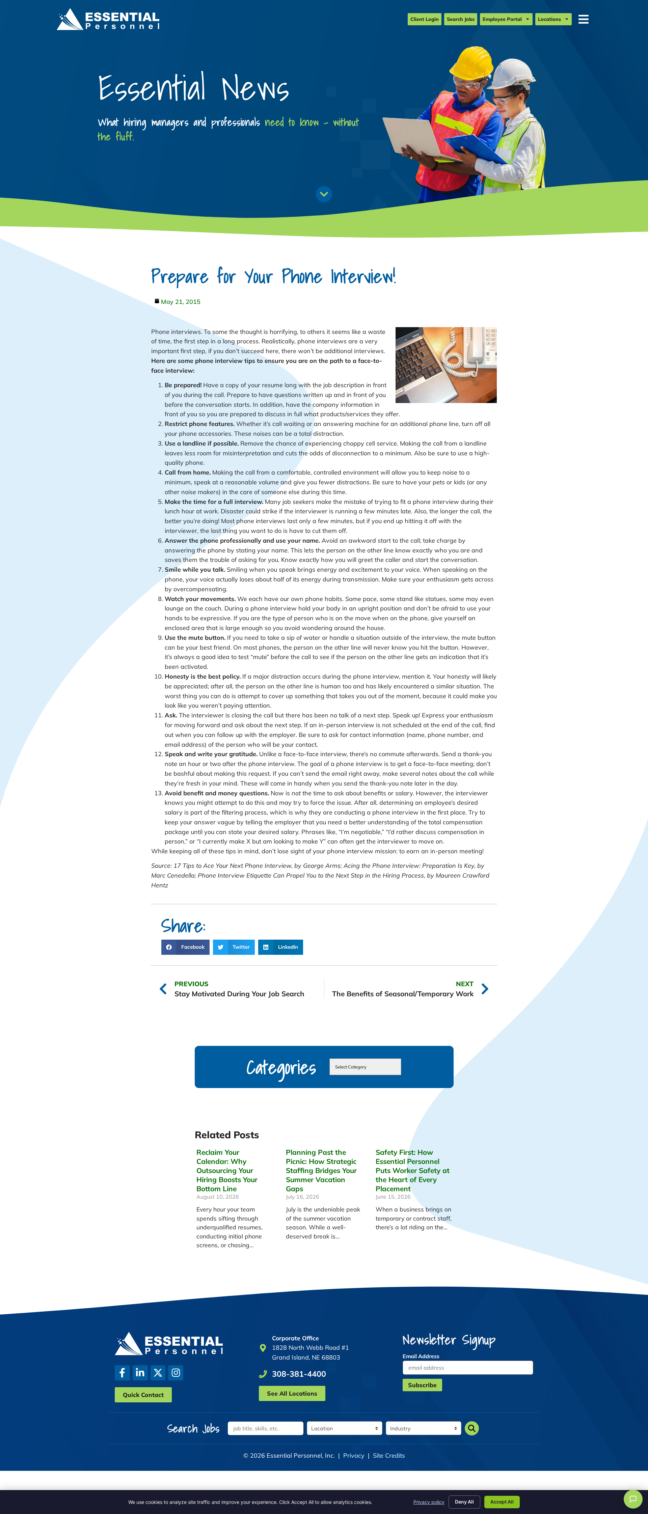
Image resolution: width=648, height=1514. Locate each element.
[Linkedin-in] (140, 1372)
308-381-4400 (299, 1374)
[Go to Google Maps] (263, 1348)
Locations (549, 19)
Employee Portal (502, 19)
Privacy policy (428, 1502)
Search (472, 1428)
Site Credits (389, 1455)
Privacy (353, 1455)
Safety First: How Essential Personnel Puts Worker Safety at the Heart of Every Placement (413, 1170)
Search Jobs (461, 19)
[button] (185, 947)
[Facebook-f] (122, 1372)
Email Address (421, 1356)
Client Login (424, 19)
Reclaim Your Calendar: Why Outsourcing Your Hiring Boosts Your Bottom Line (227, 1170)
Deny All (464, 1502)
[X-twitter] (158, 1372)
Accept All (502, 1502)
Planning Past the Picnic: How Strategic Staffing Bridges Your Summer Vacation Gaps (321, 1170)
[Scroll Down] (324, 194)
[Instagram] (175, 1372)
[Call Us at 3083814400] (263, 1374)
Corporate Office (295, 1338)
